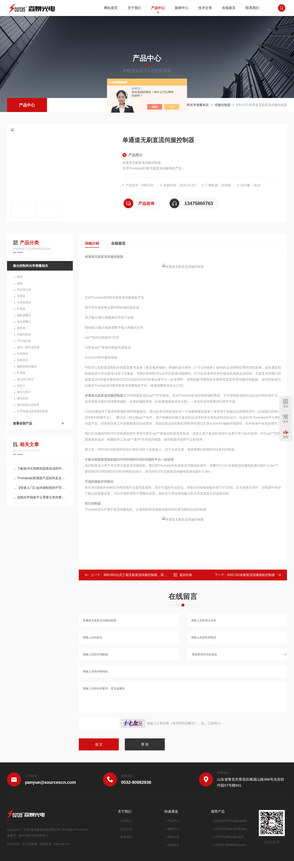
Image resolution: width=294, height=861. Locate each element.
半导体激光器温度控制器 (32, 411)
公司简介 (127, 821)
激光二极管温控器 (28, 347)
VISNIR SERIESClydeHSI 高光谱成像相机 (232, 845)
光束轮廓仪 (24, 302)
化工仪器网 (29, 844)
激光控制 (22, 398)
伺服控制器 (223, 105)
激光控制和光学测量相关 (191, 105)
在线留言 (229, 8)
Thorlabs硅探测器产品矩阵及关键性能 (42, 478)
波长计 (21, 385)
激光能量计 (24, 321)
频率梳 (21, 328)
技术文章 (205, 8)
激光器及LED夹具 (28, 404)
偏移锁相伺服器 (27, 366)
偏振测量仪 (24, 315)
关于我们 (134, 8)
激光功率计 (24, 392)
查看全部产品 (22, 423)
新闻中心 (181, 8)
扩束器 (21, 308)
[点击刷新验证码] (133, 723)
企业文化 (127, 829)
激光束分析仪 (25, 379)
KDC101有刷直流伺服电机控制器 (251, 575)
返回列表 (185, 575)
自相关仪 (22, 360)
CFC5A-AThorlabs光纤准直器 (232, 837)
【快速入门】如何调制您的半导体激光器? (42, 487)
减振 (20, 283)
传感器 (21, 296)
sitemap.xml (62, 844)
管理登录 (45, 844)
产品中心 (158, 8)
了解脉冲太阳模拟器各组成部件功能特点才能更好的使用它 (42, 468)
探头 (20, 276)
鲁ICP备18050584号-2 (33, 835)
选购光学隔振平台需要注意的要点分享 (42, 497)
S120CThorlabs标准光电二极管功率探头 (232, 829)
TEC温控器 (24, 340)
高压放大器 (24, 289)
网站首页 (111, 8)
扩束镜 (21, 372)
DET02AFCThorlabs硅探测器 (232, 821)
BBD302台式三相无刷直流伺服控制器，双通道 (137, 575)
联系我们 (252, 8)
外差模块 (22, 353)
